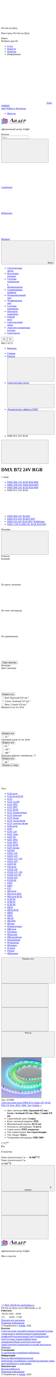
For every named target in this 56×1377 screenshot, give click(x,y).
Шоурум (11, 113)
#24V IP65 (12, 839)
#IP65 (10, 912)
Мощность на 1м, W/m (12, 707)
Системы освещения (12, 307)
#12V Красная (14, 815)
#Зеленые (12, 931)
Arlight (22, 1325)
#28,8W (11, 850)
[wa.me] (23, 1279)
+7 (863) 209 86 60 (10, 1305)
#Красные (12, 934)
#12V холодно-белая (17, 823)
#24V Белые (13, 847)
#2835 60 (11, 864)
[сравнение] (24, 1203)
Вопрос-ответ (26, 1361)
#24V (10, 829)
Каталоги (6, 1358)
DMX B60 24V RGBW (18, 516)
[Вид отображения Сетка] (24, 995)
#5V (9, 888)
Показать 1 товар (10, 765)
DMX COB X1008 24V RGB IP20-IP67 (26, 524)
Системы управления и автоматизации (27, 1332)
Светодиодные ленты (12, 1331)
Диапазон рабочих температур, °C (18, 755)
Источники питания (13, 274)
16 (7, 737)
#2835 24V (12, 861)
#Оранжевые (13, 940)
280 (7, 753)
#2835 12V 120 (14, 858)
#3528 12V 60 (14, 875)
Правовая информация (12, 1323)
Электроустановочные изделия (22, 1344)
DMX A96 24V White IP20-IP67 (23, 485)
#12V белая (13, 818)
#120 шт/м (12, 793)
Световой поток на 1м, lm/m (15, 739)
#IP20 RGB (13, 910)
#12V (10, 799)
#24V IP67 (12, 842)
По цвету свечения (10, 584)
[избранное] (24, 1227)
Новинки (12, 348)
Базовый (5, 558)
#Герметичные (14, 926)
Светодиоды (13, 333)
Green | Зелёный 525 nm (17, 701)
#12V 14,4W (13, 801)
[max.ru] (23, 1302)
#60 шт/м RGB (14, 896)
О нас (10, 46)
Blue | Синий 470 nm (16, 704)
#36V (10, 883)
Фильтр (28, 1033)
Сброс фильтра (9, 662)
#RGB (10, 918)
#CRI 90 (11, 899)
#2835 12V (12, 856)
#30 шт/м (11, 866)
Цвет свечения (8, 668)
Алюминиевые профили (14, 291)
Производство (14, 1352)
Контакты (21, 108)
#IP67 (10, 915)
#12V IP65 (12, 804)
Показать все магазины (13, 1320)
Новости (11, 49)
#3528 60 (11, 880)
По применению (9, 636)
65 (7, 746)
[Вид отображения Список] (24, 1019)
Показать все (28, 959)
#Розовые (12, 945)
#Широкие (12, 953)
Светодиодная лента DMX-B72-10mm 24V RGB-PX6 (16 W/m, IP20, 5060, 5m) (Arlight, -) (26, 1104)
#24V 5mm (12, 834)
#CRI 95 (11, 902)
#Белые (11, 923)
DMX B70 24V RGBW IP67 (21, 519)
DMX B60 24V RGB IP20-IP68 (22, 487)
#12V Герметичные (17, 812)
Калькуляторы (40, 1361)
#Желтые (11, 929)
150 (7, 749)
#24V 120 (12, 831)
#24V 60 (11, 837)
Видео (14, 1358)
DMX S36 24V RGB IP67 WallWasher (26, 521)
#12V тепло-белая (16, 820)
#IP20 (10, 907)
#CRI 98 (11, 904)
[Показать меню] (30, 369)
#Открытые (13, 942)
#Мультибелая (14, 937)
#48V (10, 885)
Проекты (11, 51)
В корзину (37, 1188)
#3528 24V (12, 877)
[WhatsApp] (23, 103)
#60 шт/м (11, 891)
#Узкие (10, 950)
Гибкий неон (11, 318)
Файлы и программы (20, 1363)
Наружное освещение (12, 312)
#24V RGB (12, 845)
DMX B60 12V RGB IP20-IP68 (22, 482)
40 (7, 762)
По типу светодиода (11, 610)
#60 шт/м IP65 (14, 894)
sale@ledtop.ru (27, 1305)
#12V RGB (12, 810)
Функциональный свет (22, 1336)
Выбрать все (8, 694)
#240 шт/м (12, 826)
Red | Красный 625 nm (17, 697)
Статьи (15, 1361)
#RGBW (11, 921)
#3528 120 (12, 869)
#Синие (11, 948)
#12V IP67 (12, 807)
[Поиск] (24, 151)
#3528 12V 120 (14, 872)
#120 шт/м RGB (15, 796)
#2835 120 (12, 853)
